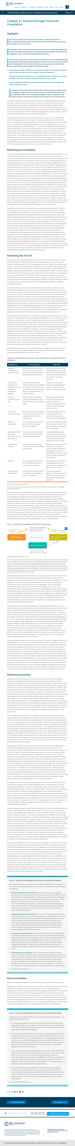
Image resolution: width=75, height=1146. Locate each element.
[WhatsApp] (17, 1092)
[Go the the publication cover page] (2, 12)
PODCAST (51, 7)
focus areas (32, 7)
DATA (56, 7)
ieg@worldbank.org (53, 1132)
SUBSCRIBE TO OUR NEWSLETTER (58, 1113)
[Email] (23, 1092)
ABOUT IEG (16, 7)
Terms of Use (40, 1143)
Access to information (59, 1143)
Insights (61, 7)
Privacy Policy (48, 1143)
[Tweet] (12, 1092)
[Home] (14, 4)
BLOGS (46, 7)
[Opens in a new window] (32, 1113)
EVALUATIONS (40, 7)
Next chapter (58, 1102)
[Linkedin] (20, 1092)
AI (27, 7)
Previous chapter (17, 1102)
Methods (23, 7)
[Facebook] (15, 1092)
